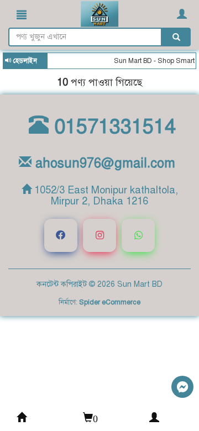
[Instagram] (99, 235)
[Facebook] (60, 235)
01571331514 (112, 126)
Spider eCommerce (109, 302)
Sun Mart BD (140, 284)
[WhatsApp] (138, 235)
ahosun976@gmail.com (103, 163)
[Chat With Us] (182, 387)
